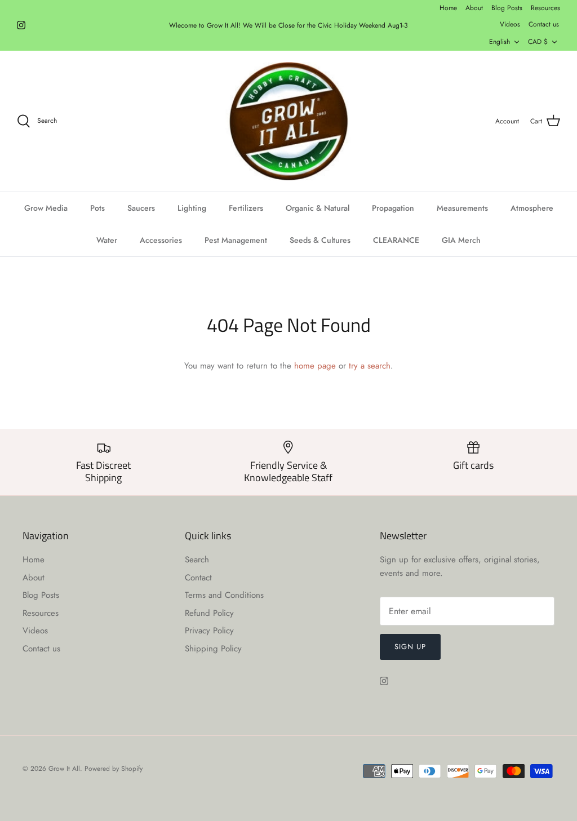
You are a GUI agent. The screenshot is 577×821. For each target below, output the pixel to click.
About (474, 8)
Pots (97, 208)
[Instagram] (21, 25)
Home (448, 8)
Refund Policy (209, 613)
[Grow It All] (288, 121)
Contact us (544, 24)
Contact (198, 577)
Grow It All (64, 769)
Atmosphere (532, 208)
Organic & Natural (317, 208)
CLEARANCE (396, 240)
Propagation (393, 208)
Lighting (191, 208)
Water (106, 240)
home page (315, 366)
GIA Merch (461, 240)
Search (197, 559)
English (499, 42)
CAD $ (538, 42)
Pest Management (236, 240)
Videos (510, 24)
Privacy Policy (209, 630)
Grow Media (46, 208)
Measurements (462, 208)
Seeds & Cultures (320, 240)
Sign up (410, 646)
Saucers (141, 208)
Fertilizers (246, 208)
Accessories (161, 240)
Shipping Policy (213, 648)
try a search (369, 366)
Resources (545, 8)
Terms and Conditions (224, 595)
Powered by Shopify (114, 769)
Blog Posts (506, 8)
